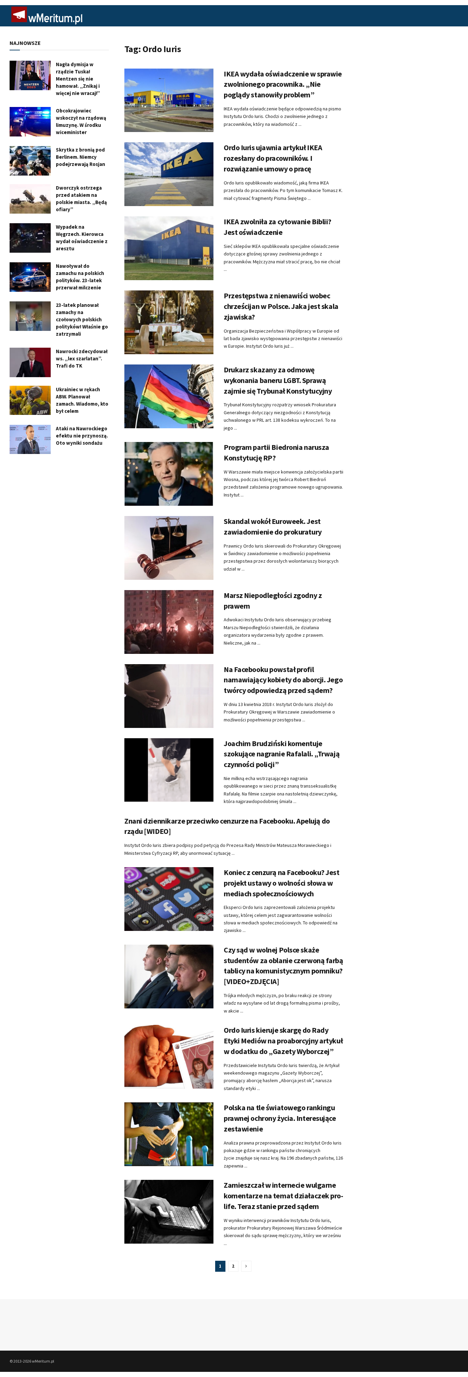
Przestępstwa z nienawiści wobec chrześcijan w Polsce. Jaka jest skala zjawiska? (281, 306)
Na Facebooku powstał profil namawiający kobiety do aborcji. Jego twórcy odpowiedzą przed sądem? (283, 679)
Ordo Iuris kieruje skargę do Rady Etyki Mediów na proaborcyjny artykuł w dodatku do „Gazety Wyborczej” (283, 1040)
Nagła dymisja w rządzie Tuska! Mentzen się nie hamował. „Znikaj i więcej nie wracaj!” (78, 78)
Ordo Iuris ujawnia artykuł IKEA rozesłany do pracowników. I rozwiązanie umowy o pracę (273, 158)
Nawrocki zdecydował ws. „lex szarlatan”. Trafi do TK (82, 358)
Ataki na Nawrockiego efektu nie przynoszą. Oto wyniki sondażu (82, 435)
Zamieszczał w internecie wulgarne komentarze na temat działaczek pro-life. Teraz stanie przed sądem (283, 1195)
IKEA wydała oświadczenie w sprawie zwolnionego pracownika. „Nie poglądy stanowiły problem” (283, 84)
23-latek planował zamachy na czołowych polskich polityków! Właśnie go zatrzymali (82, 319)
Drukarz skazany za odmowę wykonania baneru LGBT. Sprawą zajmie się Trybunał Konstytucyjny (278, 380)
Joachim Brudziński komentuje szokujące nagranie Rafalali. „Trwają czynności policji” (282, 754)
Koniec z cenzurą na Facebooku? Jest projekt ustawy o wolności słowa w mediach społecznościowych (282, 882)
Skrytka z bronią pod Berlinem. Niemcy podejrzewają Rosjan (80, 156)
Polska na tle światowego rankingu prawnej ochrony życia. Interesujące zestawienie (280, 1118)
